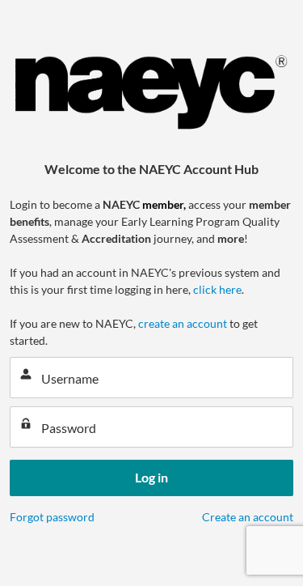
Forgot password (52, 517)
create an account (182, 323)
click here (217, 289)
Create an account (247, 517)
